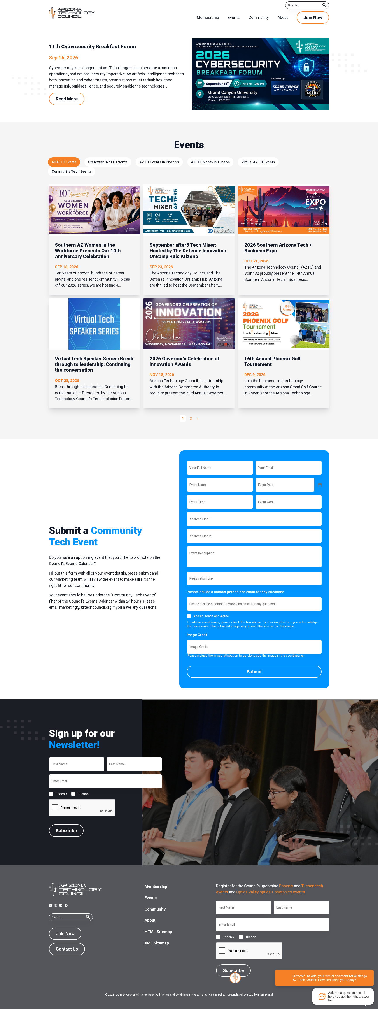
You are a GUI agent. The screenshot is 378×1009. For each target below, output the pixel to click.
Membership (156, 886)
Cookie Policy (217, 994)
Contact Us (67, 949)
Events (151, 897)
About (150, 920)
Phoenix (58, 794)
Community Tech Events (72, 171)
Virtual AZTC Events (258, 162)
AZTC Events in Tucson (210, 162)
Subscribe (66, 830)
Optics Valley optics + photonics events (270, 892)
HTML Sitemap (158, 931)
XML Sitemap (157, 943)
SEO (251, 994)
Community (155, 909)
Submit (254, 671)
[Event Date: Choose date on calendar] (319, 485)
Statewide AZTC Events (108, 162)
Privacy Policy (199, 994)
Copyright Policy (237, 994)
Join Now (312, 17)
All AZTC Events (64, 162)
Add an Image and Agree (211, 616)
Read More (67, 99)
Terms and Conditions (175, 994)
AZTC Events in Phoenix (159, 162)
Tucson (80, 794)
